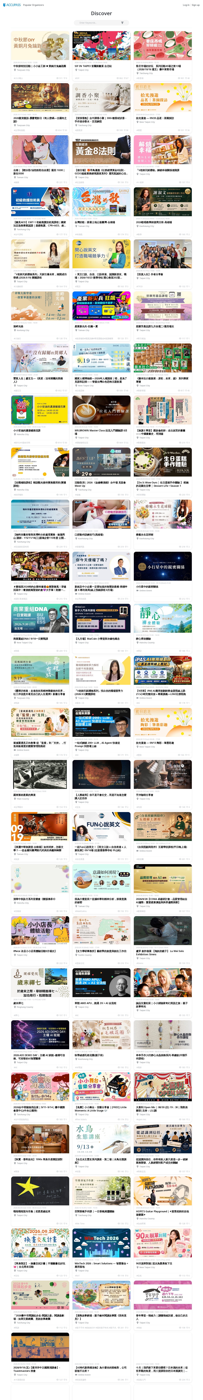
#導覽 (139, 130)
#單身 (16, 1171)
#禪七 (16, 1015)
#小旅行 (17, 338)
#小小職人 (18, 78)
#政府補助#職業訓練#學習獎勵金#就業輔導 (94, 338)
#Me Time (80, 1223)
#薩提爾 (140, 859)
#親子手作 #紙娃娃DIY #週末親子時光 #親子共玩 (96, 1327)
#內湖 (139, 807)
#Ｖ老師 (140, 182)
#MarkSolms (81, 911)
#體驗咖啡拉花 (81, 442)
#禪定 (139, 651)
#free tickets (81, 1119)
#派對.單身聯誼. (21, 598)
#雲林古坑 (79, 963)
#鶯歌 (139, 755)
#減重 (16, 755)
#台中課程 (18, 234)
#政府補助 (18, 494)
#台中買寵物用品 (21, 1119)
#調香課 (78, 130)
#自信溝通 (79, 859)
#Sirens (140, 963)
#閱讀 (16, 703)
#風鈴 (139, 1067)
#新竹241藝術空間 (22, 442)
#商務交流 (141, 1171)
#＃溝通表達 (19, 1379)
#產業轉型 (141, 911)
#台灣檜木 (18, 807)
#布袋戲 (78, 234)
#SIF (77, 78)
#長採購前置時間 (21, 546)
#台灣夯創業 (80, 598)
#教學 (139, 234)
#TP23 (140, 286)
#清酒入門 (141, 1379)
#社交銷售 (79, 182)
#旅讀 (16, 859)
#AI (138, 703)
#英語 (77, 286)
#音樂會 (17, 911)
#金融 (77, 494)
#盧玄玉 (17, 390)
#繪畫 (16, 182)
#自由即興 (141, 1223)
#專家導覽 (141, 390)
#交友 (77, 807)
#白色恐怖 (79, 390)
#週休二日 (79, 703)
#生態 (77, 1171)
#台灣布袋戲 (19, 130)
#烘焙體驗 (141, 494)
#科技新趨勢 (80, 1379)
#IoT (77, 1275)
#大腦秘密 (18, 286)
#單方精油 (141, 338)
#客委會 (140, 78)
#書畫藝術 (141, 442)
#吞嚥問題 (79, 546)
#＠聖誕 (78, 1067)
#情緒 (139, 1327)
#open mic (141, 1119)
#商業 (16, 651)
